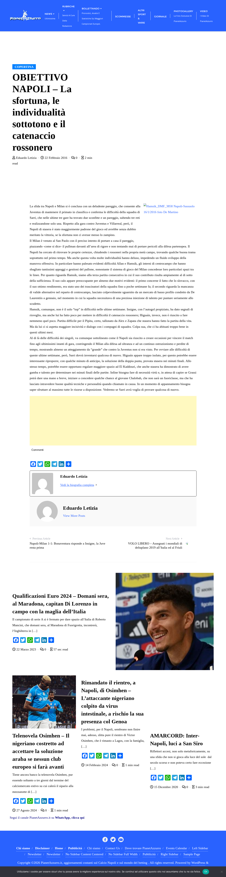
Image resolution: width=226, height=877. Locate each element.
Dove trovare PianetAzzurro (143, 848)
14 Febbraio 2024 (96, 765)
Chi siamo (93, 848)
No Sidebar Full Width (123, 854)
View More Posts (74, 515)
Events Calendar (176, 848)
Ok (205, 871)
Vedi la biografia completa (77, 485)
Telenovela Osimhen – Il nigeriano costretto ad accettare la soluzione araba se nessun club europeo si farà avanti (40, 751)
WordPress (198, 862)
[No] (221, 871)
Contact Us (112, 848)
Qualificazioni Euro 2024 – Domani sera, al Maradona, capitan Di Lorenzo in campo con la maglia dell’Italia (60, 604)
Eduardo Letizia (26, 158)
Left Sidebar (200, 848)
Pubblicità (149, 854)
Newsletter (34, 854)
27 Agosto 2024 (27, 810)
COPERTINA (24, 67)
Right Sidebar (169, 854)
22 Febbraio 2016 (56, 158)
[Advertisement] (113, 420)
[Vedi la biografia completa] (96, 485)
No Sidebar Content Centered (84, 854)
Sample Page (191, 854)
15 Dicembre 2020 (166, 787)
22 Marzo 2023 (26, 649)
